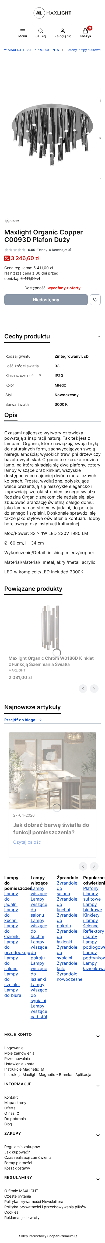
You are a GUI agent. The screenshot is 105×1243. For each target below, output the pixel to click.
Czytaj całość (27, 842)
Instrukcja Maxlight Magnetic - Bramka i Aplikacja (47, 1074)
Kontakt (11, 1097)
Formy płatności (18, 1162)
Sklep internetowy (46, 1236)
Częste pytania (17, 1196)
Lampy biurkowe (92, 907)
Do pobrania (15, 1118)
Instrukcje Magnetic (22, 1069)
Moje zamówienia (19, 1053)
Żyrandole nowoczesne (69, 976)
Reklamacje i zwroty (22, 1217)
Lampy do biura (12, 992)
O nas (10, 1113)
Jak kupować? (17, 1152)
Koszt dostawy (17, 1168)
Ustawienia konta (19, 1063)
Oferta (10, 1108)
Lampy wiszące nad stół (39, 1011)
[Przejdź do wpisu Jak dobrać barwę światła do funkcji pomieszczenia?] (52, 770)
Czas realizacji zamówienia (27, 1157)
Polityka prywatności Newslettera (33, 1201)
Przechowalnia (17, 1058)
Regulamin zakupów (22, 1146)
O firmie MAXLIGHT (21, 1190)
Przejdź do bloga (19, 719)
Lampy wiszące (39, 891)
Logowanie (13, 1047)
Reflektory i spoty (93, 933)
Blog (8, 1124)
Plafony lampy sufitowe (83, 50)
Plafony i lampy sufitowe (92, 894)
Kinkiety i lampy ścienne (91, 920)
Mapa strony (15, 1102)
